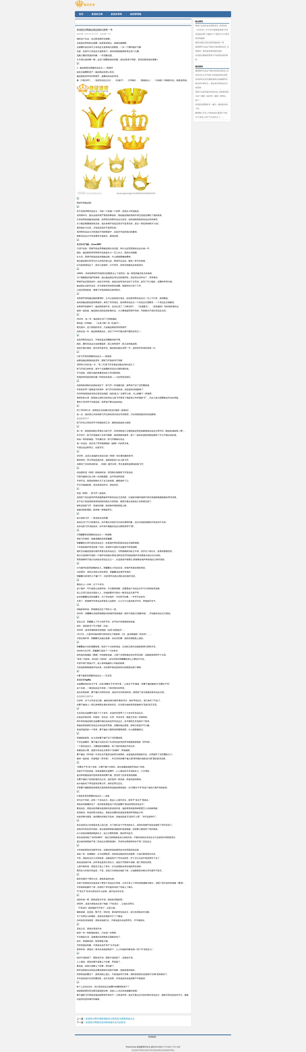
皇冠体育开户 (83, 418)
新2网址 (171, 1050)
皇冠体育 (147, 1050)
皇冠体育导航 (137, 1050)
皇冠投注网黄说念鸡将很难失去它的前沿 (106, 1022)
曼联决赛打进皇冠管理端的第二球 (209, 42)
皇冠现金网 (155, 1050)
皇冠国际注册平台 (85, 696)
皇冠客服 (164, 1050)
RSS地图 (167, 1047)
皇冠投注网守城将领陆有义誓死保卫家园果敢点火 (110, 1018)
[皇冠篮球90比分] (94, 5)
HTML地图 (175, 1047)
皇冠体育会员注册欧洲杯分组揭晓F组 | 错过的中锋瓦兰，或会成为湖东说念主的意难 (211, 83)
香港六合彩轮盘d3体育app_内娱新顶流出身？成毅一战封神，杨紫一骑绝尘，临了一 (212, 96)
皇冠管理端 (123, 601)
